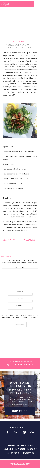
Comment (20, 267)
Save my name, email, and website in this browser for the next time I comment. (20, 316)
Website (20, 305)
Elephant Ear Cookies (9, 240)
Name (20, 292)
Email (20, 298)
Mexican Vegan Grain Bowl (30, 240)
